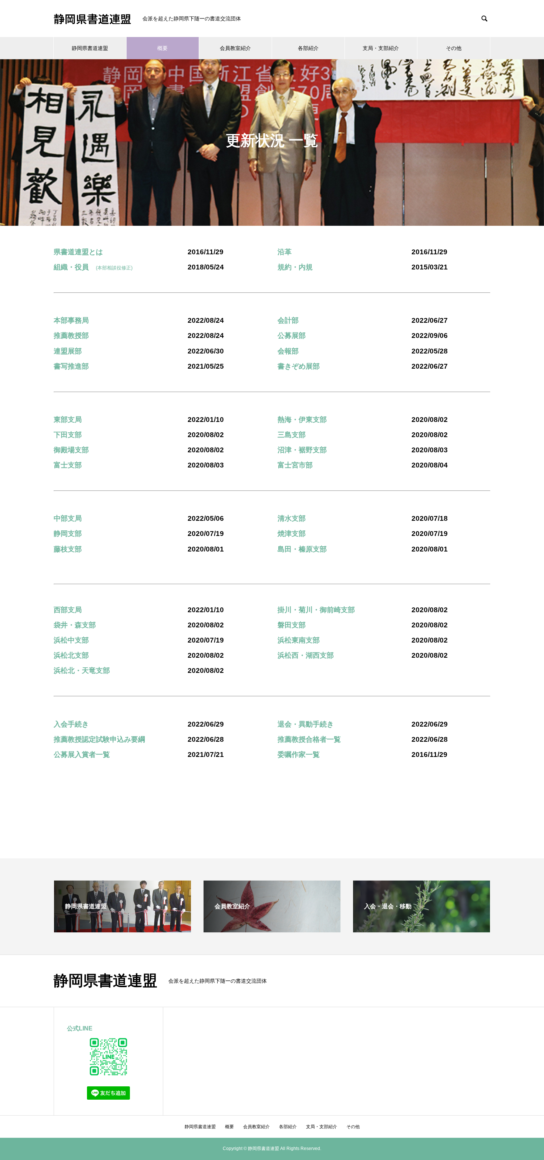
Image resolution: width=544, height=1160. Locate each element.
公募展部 (292, 335)
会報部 (288, 351)
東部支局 (68, 419)
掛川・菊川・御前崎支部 (316, 610)
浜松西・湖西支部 (306, 655)
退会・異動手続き (306, 724)
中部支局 (68, 518)
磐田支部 (292, 625)
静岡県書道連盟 (92, 18)
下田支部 (68, 435)
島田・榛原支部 (302, 549)
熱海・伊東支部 (302, 419)
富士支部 (68, 465)
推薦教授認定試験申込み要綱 (99, 739)
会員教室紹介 (235, 48)
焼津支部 (292, 533)
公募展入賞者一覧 (82, 754)
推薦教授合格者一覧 (309, 739)
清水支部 (292, 518)
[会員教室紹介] (272, 929)
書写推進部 (71, 366)
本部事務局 (71, 320)
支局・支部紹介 (381, 48)
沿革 (285, 252)
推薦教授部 (71, 335)
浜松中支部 (71, 640)
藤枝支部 (68, 549)
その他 (453, 48)
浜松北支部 (71, 655)
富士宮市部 (295, 465)
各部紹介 (308, 48)
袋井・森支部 (75, 625)
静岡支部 (68, 533)
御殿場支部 (71, 450)
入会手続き (71, 724)
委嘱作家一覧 (299, 754)
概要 (162, 48)
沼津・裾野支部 (302, 450)
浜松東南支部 (299, 640)
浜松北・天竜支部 (82, 670)
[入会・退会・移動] (421, 929)
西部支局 (68, 610)
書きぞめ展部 (299, 366)
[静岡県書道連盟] (122, 929)
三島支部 (292, 435)
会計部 (288, 320)
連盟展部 (68, 351)
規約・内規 (295, 267)
